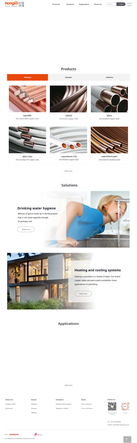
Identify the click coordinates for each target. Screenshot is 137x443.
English (129, 5)
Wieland (27, 77)
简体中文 (129, 3)
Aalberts (109, 77)
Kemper (68, 77)
